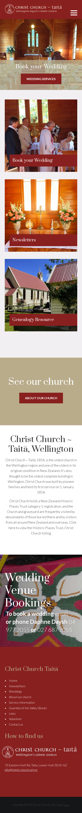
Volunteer (15, 719)
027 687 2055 (54, 629)
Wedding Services (41, 79)
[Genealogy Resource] (41, 330)
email (61, 613)
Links (12, 713)
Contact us (16, 724)
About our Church (41, 398)
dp (60, 805)
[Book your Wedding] (41, 171)
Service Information (22, 702)
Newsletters (17, 686)
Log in (67, 805)
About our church (20, 697)
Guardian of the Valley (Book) (28, 708)
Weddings (15, 691)
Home (13, 680)
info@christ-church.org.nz (21, 769)
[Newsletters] (41, 250)
